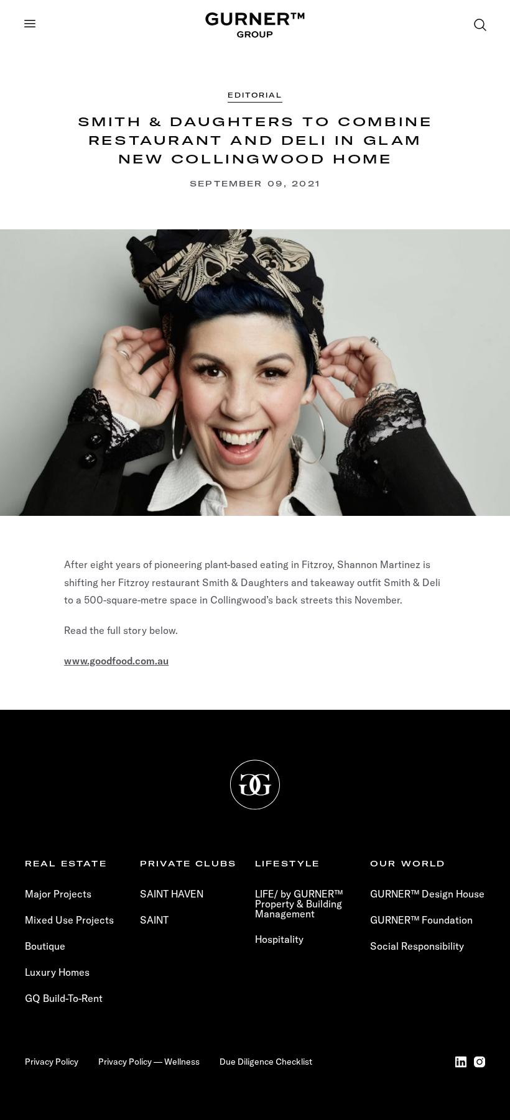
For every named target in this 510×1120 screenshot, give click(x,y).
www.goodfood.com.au (116, 660)
